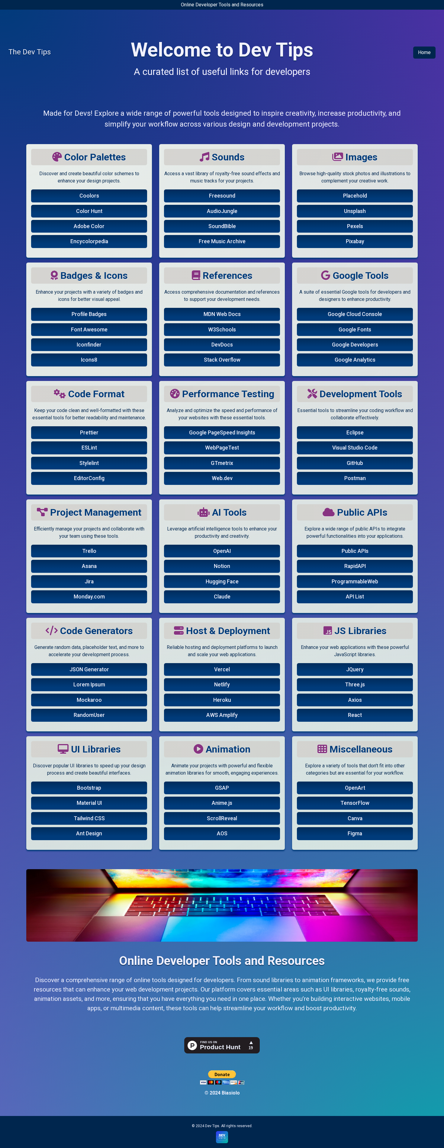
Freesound (222, 196)
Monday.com (89, 597)
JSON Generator (89, 669)
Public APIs (355, 551)
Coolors (89, 196)
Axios (355, 700)
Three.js (355, 685)
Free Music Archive (222, 241)
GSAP (222, 788)
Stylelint (89, 463)
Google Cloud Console (355, 314)
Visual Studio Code (355, 448)
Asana (89, 566)
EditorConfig (89, 478)
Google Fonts (355, 330)
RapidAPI (355, 566)
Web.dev (222, 478)
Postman (355, 478)
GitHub (355, 463)
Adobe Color (89, 226)
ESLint (89, 448)
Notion (222, 566)
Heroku (222, 700)
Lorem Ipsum (89, 685)
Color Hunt (89, 211)
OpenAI (222, 551)
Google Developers (355, 345)
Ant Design (89, 833)
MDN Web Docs (222, 314)
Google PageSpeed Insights (222, 433)
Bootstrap (89, 788)
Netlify (222, 685)
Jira (89, 582)
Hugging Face (222, 582)
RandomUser (89, 715)
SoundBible (222, 226)
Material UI (89, 803)
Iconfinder (89, 345)
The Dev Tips (29, 52)
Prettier (89, 433)
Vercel (222, 669)
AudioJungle (222, 211)
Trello (89, 551)
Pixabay (355, 241)
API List (355, 597)
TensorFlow (354, 803)
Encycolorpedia (89, 241)
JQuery (355, 669)
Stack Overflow (222, 360)
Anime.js (222, 803)
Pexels (355, 226)
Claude (222, 597)
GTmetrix (222, 463)
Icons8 (89, 360)
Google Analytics (355, 360)
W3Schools (222, 330)
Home (424, 52)
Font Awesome (89, 330)
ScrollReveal (222, 818)
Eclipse (355, 433)
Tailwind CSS (89, 818)
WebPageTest (222, 448)
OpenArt (355, 788)
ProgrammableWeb (355, 582)
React (355, 715)
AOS (222, 833)
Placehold (355, 196)
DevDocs (222, 345)
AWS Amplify (222, 715)
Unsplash (355, 211)
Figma (355, 833)
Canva (355, 818)
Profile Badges (89, 314)
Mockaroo (89, 700)
